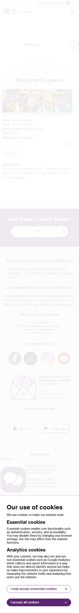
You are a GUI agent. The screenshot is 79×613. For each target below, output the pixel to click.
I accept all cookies (25, 602)
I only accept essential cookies (34, 589)
